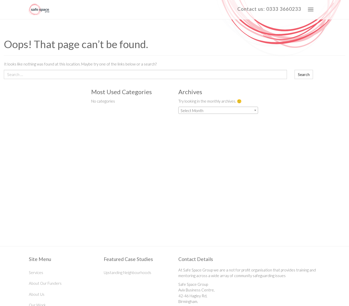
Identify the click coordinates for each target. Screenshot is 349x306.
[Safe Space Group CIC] (39, 9)
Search (304, 74)
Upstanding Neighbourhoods (127, 272)
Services (36, 272)
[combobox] (218, 110)
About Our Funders (45, 283)
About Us (36, 294)
